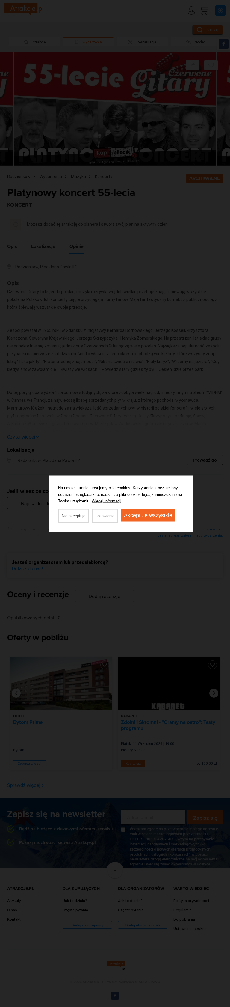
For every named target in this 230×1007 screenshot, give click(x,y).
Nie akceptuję (73, 515)
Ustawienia (105, 515)
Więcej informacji (106, 501)
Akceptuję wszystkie (148, 515)
